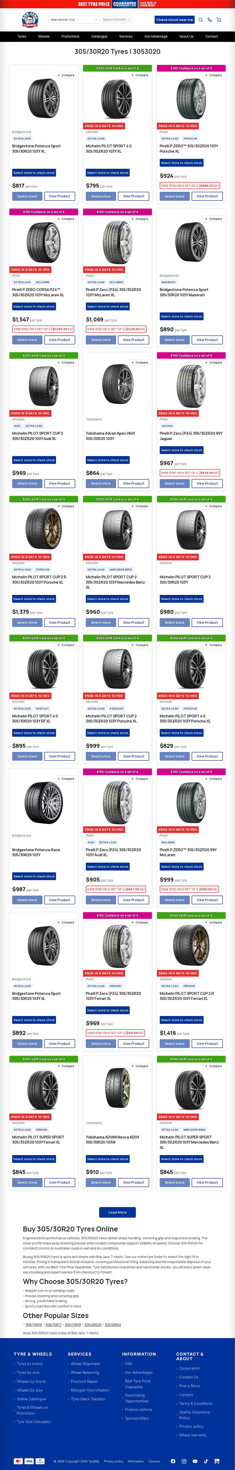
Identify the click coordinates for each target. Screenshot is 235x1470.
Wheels (44, 36)
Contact (211, 36)
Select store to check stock (34, 173)
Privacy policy (113, 1461)
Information (136, 1461)
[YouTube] (195, 1461)
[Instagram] (184, 1461)
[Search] (200, 19)
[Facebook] (173, 1461)
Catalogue (99, 36)
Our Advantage (156, 36)
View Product (59, 196)
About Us (186, 36)
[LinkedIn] (217, 1461)
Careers (154, 1461)
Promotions (70, 36)
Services (126, 36)
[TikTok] (206, 1461)
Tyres (21, 36)
